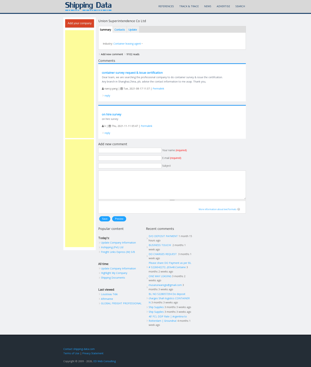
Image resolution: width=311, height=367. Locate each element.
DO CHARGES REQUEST (163, 254)
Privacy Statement (92, 353)
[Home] (88, 6)
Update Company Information (118, 242)
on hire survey (111, 114)
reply (107, 95)
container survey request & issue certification (132, 73)
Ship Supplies (156, 307)
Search (240, 6)
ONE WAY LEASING (160, 276)
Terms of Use (71, 353)
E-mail (171, 158)
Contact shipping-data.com (79, 349)
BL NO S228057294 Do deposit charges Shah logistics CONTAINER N (169, 298)
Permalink (158, 88)
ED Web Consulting (104, 361)
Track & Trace (189, 6)
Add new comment (112, 54)
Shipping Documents (113, 277)
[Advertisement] (79, 84)
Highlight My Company (114, 273)
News (207, 6)
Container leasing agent (127, 43)
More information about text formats (217, 209)
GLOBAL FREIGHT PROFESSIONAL (121, 303)
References (166, 6)
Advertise (223, 6)
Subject (166, 165)
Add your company (80, 23)
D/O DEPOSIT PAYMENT (163, 236)
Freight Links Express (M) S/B (118, 252)
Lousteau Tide (109, 294)
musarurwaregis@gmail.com (165, 285)
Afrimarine (107, 299)
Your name (174, 150)
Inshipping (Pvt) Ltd (112, 247)
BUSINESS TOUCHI (160, 245)
